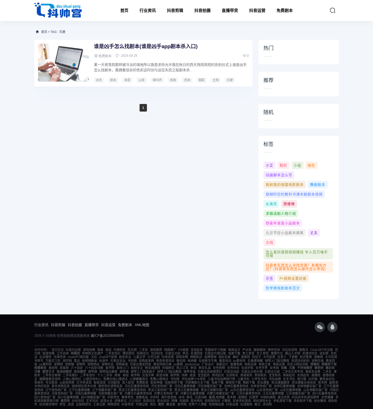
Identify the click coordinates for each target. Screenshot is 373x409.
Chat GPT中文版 (321, 350)
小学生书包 (259, 379)
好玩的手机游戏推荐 (305, 397)
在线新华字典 (208, 361)
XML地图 (142, 325)
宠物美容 (122, 364)
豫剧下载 (249, 382)
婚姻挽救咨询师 (50, 379)
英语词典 (162, 375)
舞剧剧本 (317, 185)
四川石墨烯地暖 (68, 397)
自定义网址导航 (297, 364)
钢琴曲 (124, 372)
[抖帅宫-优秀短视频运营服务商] (58, 10)
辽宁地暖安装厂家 (104, 390)
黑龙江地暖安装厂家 (214, 390)
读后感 (324, 353)
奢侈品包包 (327, 379)
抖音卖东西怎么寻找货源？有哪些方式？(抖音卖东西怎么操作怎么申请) (296, 267)
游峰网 (318, 357)
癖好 (236, 357)
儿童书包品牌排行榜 (221, 379)
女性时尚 (233, 368)
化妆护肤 (247, 368)
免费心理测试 (159, 379)
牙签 (269, 278)
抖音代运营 (73, 350)
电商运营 (250, 364)
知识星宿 (306, 357)
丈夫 (314, 233)
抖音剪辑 (175, 10)
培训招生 (157, 353)
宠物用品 (93, 364)
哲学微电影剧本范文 (283, 288)
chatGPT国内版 (78, 357)
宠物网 (58, 364)
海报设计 (222, 364)
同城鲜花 (168, 368)
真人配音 (128, 382)
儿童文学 (139, 357)
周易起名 (289, 375)
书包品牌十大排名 (193, 379)
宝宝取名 (275, 375)
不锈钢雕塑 (304, 368)
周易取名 (246, 375)
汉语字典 (148, 375)
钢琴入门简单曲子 (143, 372)
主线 (269, 242)
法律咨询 (60, 357)
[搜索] (333, 10)
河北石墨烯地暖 (185, 386)
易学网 (109, 368)
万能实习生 (53, 361)
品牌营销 (210, 357)
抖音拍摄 (202, 10)
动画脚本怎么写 (279, 175)
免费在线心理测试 (115, 379)
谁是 (127, 80)
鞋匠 (283, 165)
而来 (187, 80)
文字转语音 (84, 382)
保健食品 (142, 397)
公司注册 (153, 357)
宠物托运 (107, 364)
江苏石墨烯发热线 (248, 393)
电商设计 (234, 350)
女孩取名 (232, 375)
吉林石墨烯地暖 (284, 386)
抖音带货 (128, 404)
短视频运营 (216, 404)
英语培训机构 (300, 361)
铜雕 (284, 368)
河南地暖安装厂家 (110, 393)
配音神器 (156, 382)
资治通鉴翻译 (280, 382)
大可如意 (269, 357)
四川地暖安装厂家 (93, 397)
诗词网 (267, 404)
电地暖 (192, 361)
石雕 (292, 368)
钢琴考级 (189, 372)
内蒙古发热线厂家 (166, 393)
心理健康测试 (139, 379)
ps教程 (178, 364)
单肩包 (38, 382)
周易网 (64, 368)
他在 (311, 165)
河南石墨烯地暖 (85, 393)
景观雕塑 (80, 372)
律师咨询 (274, 350)
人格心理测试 (72, 379)
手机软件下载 (303, 401)
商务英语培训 (165, 361)
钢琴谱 (92, 372)
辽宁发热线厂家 (56, 390)
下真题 (293, 357)
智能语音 (100, 382)
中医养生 (113, 397)
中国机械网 (268, 397)
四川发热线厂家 (45, 397)
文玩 (94, 357)
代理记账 (142, 404)
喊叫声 (157, 80)
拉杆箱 (312, 379)
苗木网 (322, 382)
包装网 (184, 401)
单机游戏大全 (262, 401)
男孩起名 (218, 375)
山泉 (142, 80)
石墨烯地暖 (255, 361)
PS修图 (183, 350)
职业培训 (163, 401)
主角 (216, 80)
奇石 (153, 404)
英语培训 (149, 401)
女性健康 (327, 397)
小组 (297, 165)
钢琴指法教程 (108, 372)
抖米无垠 (168, 357)
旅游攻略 (48, 353)
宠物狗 (80, 364)
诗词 (181, 397)
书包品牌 (275, 379)
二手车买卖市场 (292, 372)
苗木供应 (197, 401)
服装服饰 (259, 350)
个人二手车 (104, 375)
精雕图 (75, 353)
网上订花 (182, 368)
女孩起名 (303, 375)
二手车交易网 (51, 375)
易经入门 (122, 368)
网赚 (174, 401)
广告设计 (208, 364)
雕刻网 (330, 368)
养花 (185, 353)
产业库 (246, 350)
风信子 (256, 357)
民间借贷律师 (48, 404)
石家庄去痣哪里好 (210, 372)
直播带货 (230, 10)
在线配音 (114, 382)
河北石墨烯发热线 (137, 386)
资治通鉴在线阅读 (304, 382)
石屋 (230, 80)
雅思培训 (225, 361)
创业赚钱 (320, 401)
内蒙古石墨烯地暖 (192, 393)
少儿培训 (135, 401)
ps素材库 (239, 361)
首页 (124, 10)
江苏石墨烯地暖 (273, 393)
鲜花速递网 (152, 368)
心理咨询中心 (92, 379)
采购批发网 (146, 361)
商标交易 (224, 357)
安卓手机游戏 (242, 401)
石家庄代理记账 (215, 353)
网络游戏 (113, 404)
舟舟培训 (78, 401)
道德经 (315, 375)
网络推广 (170, 350)
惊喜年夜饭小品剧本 (283, 223)
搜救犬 (303, 350)
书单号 (38, 361)
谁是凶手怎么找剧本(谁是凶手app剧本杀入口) (146, 46)
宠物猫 (69, 364)
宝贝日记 (58, 350)
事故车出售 (312, 372)
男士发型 (248, 353)
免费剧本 (285, 10)
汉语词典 (201, 397)
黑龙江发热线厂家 (160, 390)
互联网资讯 (83, 404)
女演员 (271, 204)
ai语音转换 (67, 382)
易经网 (53, 368)
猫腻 (201, 80)
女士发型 (263, 353)
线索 (173, 80)
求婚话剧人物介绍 (281, 213)
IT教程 (226, 401)
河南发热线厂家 (62, 393)
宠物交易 (318, 361)
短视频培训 (212, 401)
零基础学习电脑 (215, 350)
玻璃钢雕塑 (64, 372)
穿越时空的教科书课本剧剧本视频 (294, 194)
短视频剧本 (89, 361)
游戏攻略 (89, 350)
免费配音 (142, 382)
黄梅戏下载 (233, 382)
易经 (108, 350)
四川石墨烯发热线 (324, 393)
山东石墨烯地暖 (290, 390)
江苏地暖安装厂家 (298, 393)
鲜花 (194, 368)
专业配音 (51, 382)
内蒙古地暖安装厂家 (220, 393)
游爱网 (245, 357)
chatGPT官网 (108, 357)
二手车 (143, 350)
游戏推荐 (156, 350)
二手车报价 (70, 375)
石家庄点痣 (172, 353)
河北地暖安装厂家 (210, 386)
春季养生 (128, 397)
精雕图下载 (329, 364)
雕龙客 (170, 404)
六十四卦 (77, 368)
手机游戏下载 (282, 401)
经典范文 (143, 353)
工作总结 (63, 353)
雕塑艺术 (48, 372)
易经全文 (137, 368)
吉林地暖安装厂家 (309, 386)
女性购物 (219, 368)
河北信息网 (289, 350)
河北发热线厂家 (161, 386)
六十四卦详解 (94, 368)
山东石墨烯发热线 (242, 390)
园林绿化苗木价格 (84, 386)
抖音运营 (257, 10)
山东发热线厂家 (267, 390)
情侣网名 (129, 353)
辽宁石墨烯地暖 (79, 390)
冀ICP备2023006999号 (107, 335)
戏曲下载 (234, 353)
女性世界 (262, 368)
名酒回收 (197, 353)
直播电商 (236, 364)
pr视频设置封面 (293, 278)
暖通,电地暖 (217, 397)
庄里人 (281, 357)
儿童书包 (243, 379)
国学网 (67, 361)
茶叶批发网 (168, 397)
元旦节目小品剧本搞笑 (285, 233)
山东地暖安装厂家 (315, 390)
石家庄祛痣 (231, 372)
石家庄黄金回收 (140, 364)
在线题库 (246, 404)
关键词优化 (309, 353)
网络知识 (196, 357)
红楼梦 (253, 397)
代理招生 (119, 350)
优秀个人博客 (198, 404)
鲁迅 (77, 361)
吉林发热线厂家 (261, 386)
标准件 (103, 361)
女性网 (274, 368)
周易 (100, 350)
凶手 (99, 80)
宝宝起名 (197, 350)
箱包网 (180, 361)
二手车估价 (113, 353)
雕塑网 (319, 368)
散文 (258, 404)
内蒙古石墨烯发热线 (138, 393)
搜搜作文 (277, 353)
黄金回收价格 (162, 364)
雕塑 (161, 404)
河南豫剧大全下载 (197, 382)
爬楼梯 (289, 204)
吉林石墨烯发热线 (236, 386)
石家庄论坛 (118, 361)
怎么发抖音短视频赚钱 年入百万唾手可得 (297, 254)
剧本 (113, 80)
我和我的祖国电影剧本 (285, 185)
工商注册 (99, 404)
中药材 (154, 397)
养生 (63, 404)
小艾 (269, 165)
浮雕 (37, 372)
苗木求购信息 (61, 386)
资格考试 (120, 401)
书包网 (132, 361)
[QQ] (332, 327)
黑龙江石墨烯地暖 (186, 390)
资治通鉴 (263, 382)
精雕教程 (40, 368)
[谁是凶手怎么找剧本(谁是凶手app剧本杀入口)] (63, 63)
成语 (193, 375)
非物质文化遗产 (92, 353)
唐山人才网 (292, 353)
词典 (184, 375)
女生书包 (289, 379)
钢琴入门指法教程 (277, 361)
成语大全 (106, 401)
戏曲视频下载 (174, 382)
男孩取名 (261, 375)
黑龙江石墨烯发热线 (132, 390)
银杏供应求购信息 (110, 386)
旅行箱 (301, 379)
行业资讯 (148, 10)
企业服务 (45, 357)
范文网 (132, 350)
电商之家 (265, 364)
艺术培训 (92, 401)
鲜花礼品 (205, 368)
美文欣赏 (284, 397)
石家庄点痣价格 (252, 372)
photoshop (192, 364)
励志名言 (125, 357)
